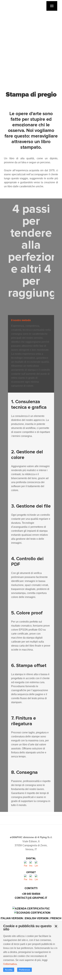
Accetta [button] (8, 969)
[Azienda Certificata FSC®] (31, 908)
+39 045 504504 (31, 893)
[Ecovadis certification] (32, 912)
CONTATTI (31, 888)
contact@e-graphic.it (31, 897)
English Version (36, 918)
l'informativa (10, 964)
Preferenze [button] (24, 969)
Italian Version (12, 918)
